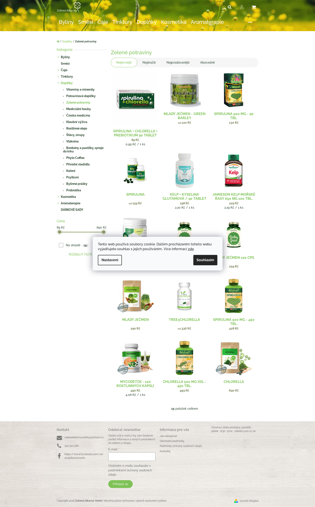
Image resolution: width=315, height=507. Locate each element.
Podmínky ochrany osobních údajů (181, 446)
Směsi (65, 63)
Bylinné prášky (76, 184)
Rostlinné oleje (76, 128)
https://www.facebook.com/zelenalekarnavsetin (84, 456)
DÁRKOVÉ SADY (72, 209)
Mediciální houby (78, 109)
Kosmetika (68, 196)
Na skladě (76, 245)
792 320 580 (72, 445)
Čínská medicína (78, 115)
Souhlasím (205, 260)
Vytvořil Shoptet (248, 500)
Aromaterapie (70, 203)
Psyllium (72, 177)
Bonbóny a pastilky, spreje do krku (83, 149)
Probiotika (73, 190)
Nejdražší (149, 62)
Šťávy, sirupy (75, 135)
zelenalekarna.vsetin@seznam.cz (84, 437)
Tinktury (67, 76)
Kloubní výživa (76, 122)
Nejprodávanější (177, 62)
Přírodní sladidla (78, 164)
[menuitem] (66, 22)
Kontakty (165, 451)
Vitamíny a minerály (80, 89)
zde (191, 249)
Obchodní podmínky (172, 441)
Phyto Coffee (75, 158)
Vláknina (72, 141)
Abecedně (207, 62)
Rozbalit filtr (80, 254)
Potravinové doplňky (81, 96)
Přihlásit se (120, 484)
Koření (70, 171)
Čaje (64, 70)
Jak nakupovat (168, 436)
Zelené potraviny (78, 102)
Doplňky (67, 83)
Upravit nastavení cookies (151, 500)
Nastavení (110, 260)
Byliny (65, 57)
